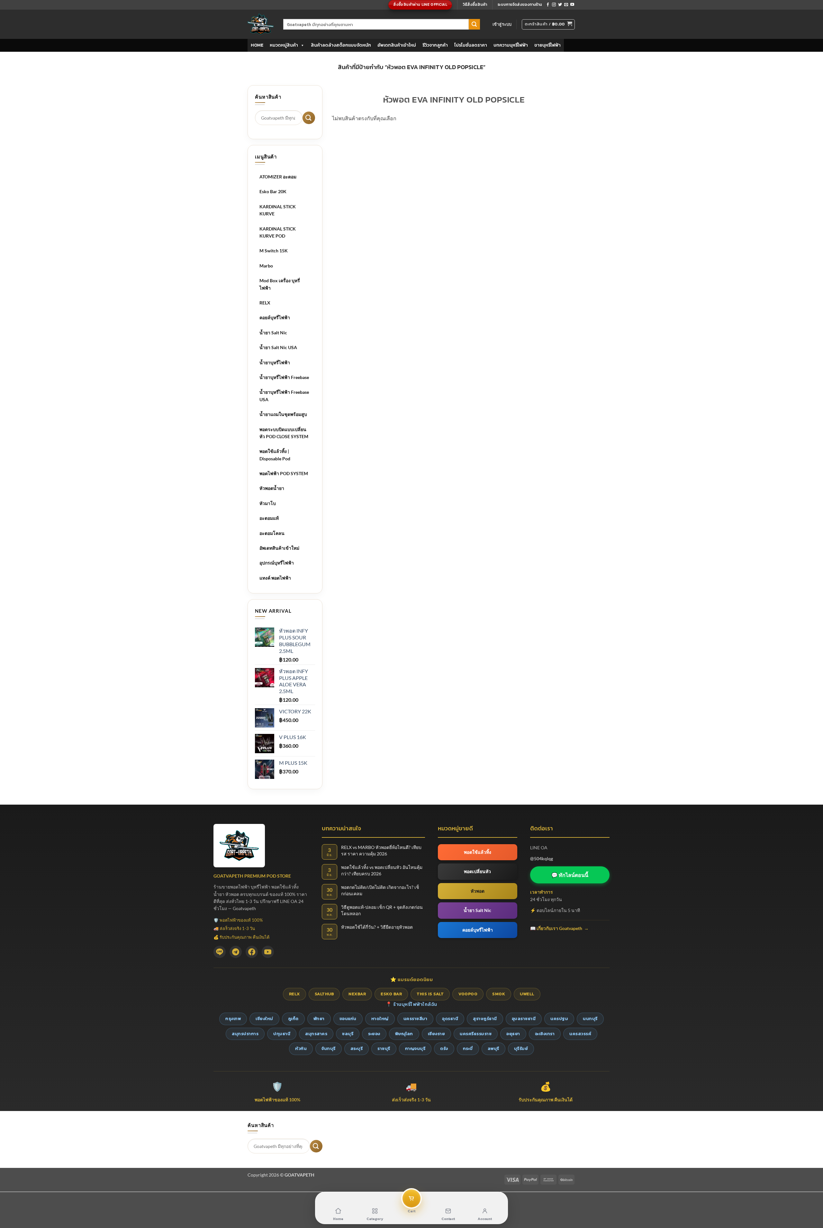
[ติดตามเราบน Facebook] (548, 5)
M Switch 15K (273, 250)
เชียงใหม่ (264, 1019)
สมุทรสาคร (316, 1034)
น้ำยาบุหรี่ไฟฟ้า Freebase (284, 377)
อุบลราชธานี (524, 1019)
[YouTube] (268, 952)
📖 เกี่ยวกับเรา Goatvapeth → (559, 928)
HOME (257, 45)
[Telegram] (236, 952)
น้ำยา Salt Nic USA (278, 347)
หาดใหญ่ (380, 1019)
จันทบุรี (328, 1048)
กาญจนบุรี (415, 1048)
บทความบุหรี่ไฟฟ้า (510, 45)
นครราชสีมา (415, 1019)
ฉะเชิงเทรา (545, 1034)
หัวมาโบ (267, 503)
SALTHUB (324, 994)
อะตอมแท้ (269, 518)
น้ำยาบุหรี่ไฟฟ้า (274, 362)
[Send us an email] (566, 5)
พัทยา (319, 1019)
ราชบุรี (383, 1048)
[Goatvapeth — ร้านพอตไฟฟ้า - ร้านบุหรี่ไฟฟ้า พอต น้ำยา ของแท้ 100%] (261, 24)
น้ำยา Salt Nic (273, 332)
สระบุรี (356, 1048)
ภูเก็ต (293, 1019)
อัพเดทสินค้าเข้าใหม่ (396, 45)
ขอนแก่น (348, 1019)
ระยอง (374, 1034)
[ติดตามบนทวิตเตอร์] (560, 5)
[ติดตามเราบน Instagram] (554, 5)
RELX (264, 302)
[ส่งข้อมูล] (474, 24)
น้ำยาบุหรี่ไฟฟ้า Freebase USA (284, 395)
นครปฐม (559, 1019)
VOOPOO (467, 994)
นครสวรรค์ (580, 1034)
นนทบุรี (590, 1019)
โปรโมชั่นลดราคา (470, 45)
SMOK (498, 994)
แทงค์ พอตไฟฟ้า (275, 578)
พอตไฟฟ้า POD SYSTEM (283, 473)
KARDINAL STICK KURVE (277, 210)
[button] (502, 24)
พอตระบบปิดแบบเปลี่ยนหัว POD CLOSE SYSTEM (283, 433)
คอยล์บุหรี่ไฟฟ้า (274, 317)
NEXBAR (357, 994)
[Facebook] (252, 952)
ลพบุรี (493, 1048)
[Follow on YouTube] (572, 5)
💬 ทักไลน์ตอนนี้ (569, 875)
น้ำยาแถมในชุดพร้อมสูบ (283, 414)
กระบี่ (468, 1048)
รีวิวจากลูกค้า (435, 45)
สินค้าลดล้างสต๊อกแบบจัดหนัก (341, 45)
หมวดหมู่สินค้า (284, 45)
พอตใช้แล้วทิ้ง (477, 852)
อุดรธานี (450, 1019)
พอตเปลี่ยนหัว (477, 871)
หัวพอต (477, 891)
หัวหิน (301, 1048)
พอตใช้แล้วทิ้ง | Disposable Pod (274, 454)
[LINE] (219, 952)
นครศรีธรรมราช (476, 1034)
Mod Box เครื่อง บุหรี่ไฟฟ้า (279, 284)
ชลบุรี (347, 1034)
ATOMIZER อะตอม (277, 176)
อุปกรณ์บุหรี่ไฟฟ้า (276, 562)
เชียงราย (436, 1034)
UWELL (527, 994)
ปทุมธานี (281, 1034)
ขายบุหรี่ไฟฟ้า (547, 45)
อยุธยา (513, 1034)
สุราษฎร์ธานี (485, 1019)
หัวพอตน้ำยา (271, 488)
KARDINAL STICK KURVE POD (277, 232)
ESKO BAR (391, 994)
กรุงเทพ (233, 1019)
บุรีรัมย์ (521, 1048)
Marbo (266, 265)
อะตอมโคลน (272, 533)
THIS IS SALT (430, 994)
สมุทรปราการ (245, 1034)
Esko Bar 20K (272, 191)
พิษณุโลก (404, 1034)
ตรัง (444, 1048)
